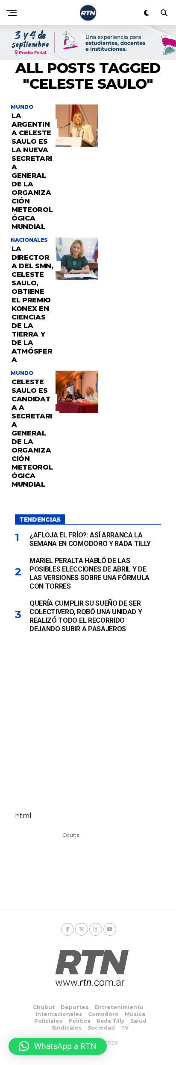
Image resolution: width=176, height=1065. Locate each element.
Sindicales (67, 1027)
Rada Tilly (110, 1021)
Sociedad (101, 1027)
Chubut (44, 1007)
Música (135, 1014)
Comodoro (103, 1014)
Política (79, 1021)
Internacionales (58, 1014)
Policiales (48, 1021)
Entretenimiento (119, 1007)
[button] (58, 1046)
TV (125, 1027)
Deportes (74, 1007)
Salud (138, 1021)
